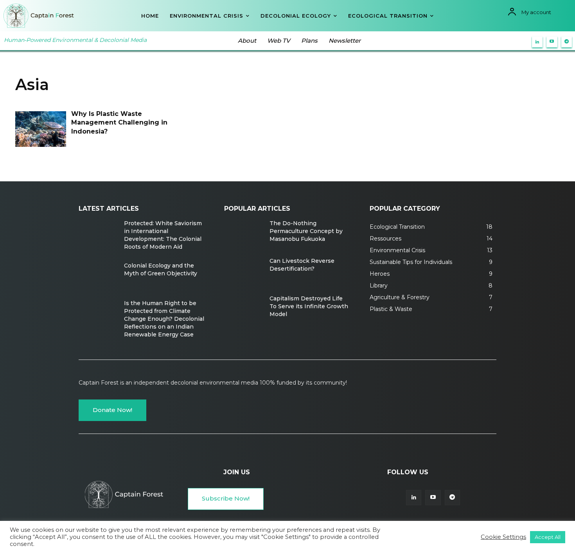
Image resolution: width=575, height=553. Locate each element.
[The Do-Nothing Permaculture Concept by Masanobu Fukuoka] (243, 234)
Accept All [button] (548, 537)
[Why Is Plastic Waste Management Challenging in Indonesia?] (40, 129)
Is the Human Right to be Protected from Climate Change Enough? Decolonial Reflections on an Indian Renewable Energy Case (164, 319)
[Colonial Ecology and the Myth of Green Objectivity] (98, 277)
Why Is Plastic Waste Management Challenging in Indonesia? (119, 122)
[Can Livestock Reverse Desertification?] (243, 272)
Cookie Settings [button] (503, 536)
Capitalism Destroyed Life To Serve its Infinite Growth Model (309, 306)
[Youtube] (551, 41)
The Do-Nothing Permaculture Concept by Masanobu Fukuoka (306, 231)
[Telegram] (566, 41)
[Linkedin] (537, 41)
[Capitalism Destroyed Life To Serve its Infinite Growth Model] (243, 309)
